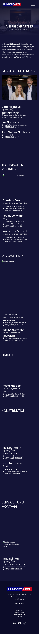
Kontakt (19, 616)
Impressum (19, 610)
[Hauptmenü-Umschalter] (32, 4)
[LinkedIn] (14, 623)
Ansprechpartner (19, 614)
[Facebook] (19, 623)
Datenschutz (19, 612)
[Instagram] (24, 623)
